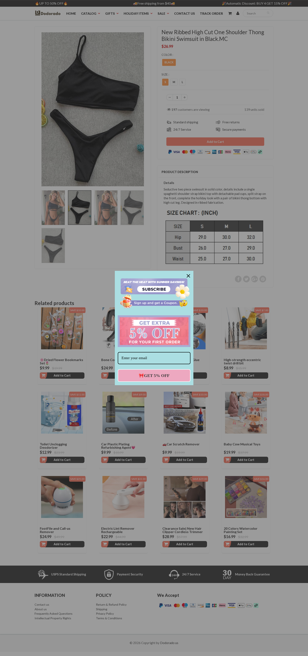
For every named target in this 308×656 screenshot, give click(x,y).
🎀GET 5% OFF (154, 375)
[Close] (188, 276)
